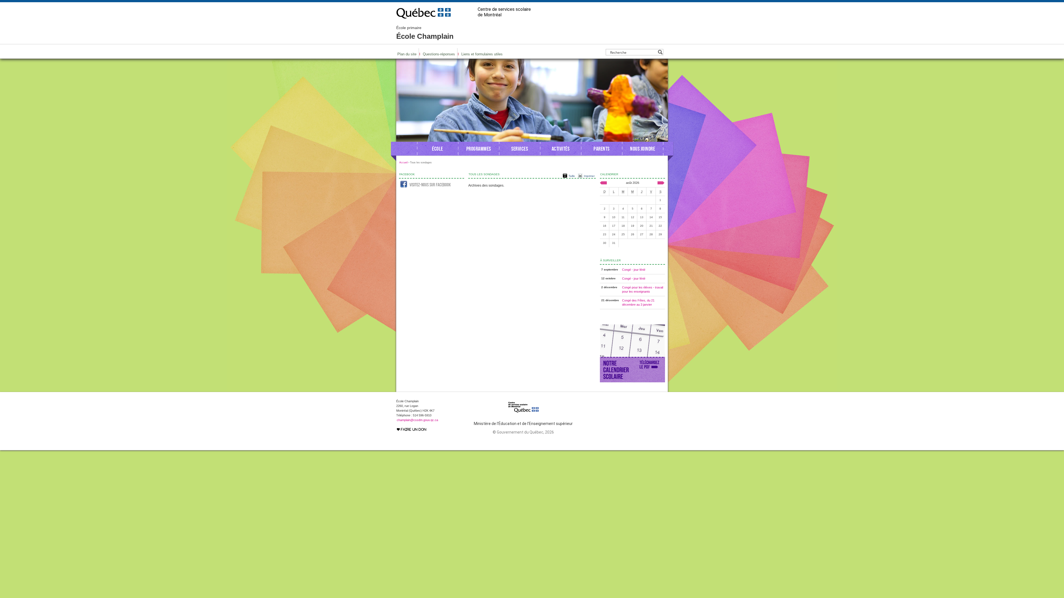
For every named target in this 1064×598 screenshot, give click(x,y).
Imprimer (589, 175)
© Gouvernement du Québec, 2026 (523, 432)
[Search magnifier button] (660, 52)
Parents (602, 149)
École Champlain (425, 32)
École (437, 149)
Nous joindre (642, 149)
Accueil (403, 162)
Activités (561, 149)
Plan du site (406, 54)
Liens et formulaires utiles (482, 54)
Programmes (478, 149)
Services (519, 149)
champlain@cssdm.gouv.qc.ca (417, 420)
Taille (572, 175)
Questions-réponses (439, 54)
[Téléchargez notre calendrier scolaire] (632, 381)
